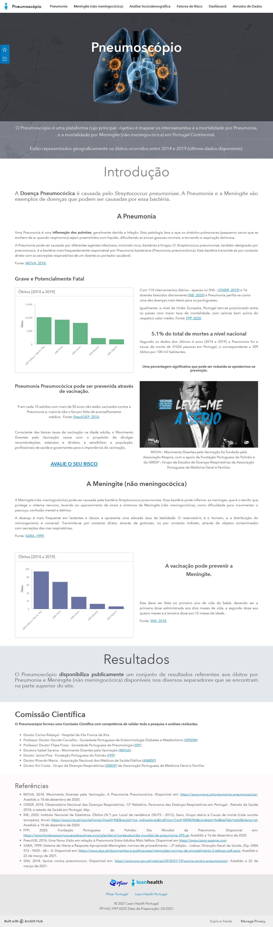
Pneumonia (58, 6)
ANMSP (149, 760)
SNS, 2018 (158, 621)
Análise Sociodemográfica (149, 6)
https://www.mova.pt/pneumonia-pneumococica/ (218, 794)
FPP (111, 755)
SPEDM (190, 740)
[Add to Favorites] (4, 49)
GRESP (111, 766)
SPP (137, 745)
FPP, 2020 (193, 318)
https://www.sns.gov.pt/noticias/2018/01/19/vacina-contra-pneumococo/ (171, 861)
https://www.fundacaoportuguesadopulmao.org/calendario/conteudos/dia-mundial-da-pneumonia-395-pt (106, 835)
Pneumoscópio (26, 6)
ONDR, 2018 (228, 290)
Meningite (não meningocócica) (98, 6)
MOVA (125, 750)
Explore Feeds (221, 921)
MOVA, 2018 (35, 263)
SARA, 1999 (35, 536)
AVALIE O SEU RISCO (74, 464)
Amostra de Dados (247, 6)
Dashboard (217, 6)
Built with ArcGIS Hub (23, 921)
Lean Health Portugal (151, 894)
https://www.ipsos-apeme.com (203, 840)
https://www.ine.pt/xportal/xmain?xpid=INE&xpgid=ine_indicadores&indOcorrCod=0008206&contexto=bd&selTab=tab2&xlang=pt (154, 820)
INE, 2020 (196, 295)
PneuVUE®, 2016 (86, 417)
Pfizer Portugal (117, 894)
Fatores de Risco (189, 6)
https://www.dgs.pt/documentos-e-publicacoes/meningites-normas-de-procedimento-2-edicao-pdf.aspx (159, 851)
